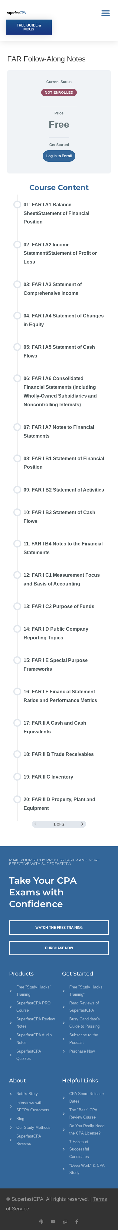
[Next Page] (82, 824)
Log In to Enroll (59, 156)
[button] (105, 13)
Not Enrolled (59, 92)
